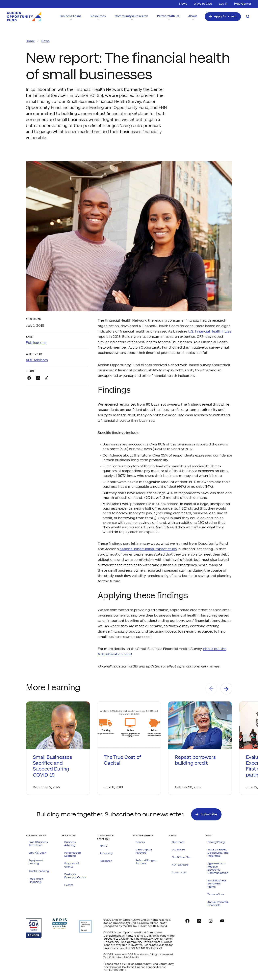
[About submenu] (193, 19)
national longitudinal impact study (148, 549)
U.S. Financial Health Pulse (209, 332)
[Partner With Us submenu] (168, 19)
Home (30, 41)
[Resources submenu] (98, 19)
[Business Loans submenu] (71, 19)
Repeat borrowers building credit (195, 760)
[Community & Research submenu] (131, 19)
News (45, 41)
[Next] (226, 688)
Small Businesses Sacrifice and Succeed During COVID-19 (52, 766)
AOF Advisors (37, 360)
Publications (36, 343)
